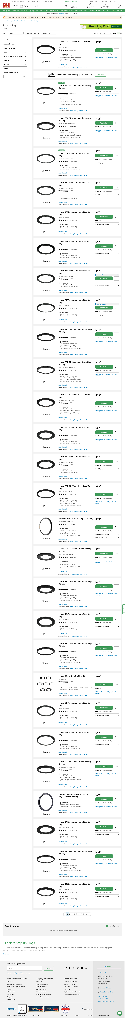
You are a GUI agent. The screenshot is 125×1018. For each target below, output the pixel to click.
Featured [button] (103, 33)
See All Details (62, 65)
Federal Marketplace (70, 981)
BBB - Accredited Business (11, 1009)
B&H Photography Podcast (72, 994)
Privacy (77, 1015)
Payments (10, 989)
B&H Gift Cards (103, 999)
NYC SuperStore (96, 1)
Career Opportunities (42, 997)
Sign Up (48, 968)
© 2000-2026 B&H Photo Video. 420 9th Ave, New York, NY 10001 (24, 1015)
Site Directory (11, 994)
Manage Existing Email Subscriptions (18, 973)
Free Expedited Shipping (106, 1001)
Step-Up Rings (34, 21)
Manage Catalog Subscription (16, 987)
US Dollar (110, 967)
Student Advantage (70, 984)
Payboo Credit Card (41, 989)
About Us (104, 1)
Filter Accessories (25, 21)
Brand (11, 33)
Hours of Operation (41, 987)
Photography (10, 21)
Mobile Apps (88, 1009)
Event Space (67, 989)
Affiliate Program (41, 992)
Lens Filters (17, 21)
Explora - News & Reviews (72, 992)
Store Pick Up (102, 996)
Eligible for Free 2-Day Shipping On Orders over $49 (106, 58)
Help (110, 1)
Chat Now (100, 75)
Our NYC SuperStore (42, 984)
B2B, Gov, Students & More (18, 1)
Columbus (61, 13)
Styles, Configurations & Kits (78, 67)
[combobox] (106, 33)
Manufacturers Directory (43, 994)
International (11, 992)
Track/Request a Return (14, 984)
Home (4, 21)
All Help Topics (11, 999)
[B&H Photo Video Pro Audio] (7, 5)
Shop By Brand (11, 997)
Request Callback (105, 988)
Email (10, 968)
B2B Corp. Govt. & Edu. (71, 987)
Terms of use (64, 1015)
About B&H (39, 981)
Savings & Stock (31, 33)
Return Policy (11, 981)
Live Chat (116, 1)
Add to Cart (104, 50)
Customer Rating (47, 33)
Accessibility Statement (103, 1015)
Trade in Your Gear (106, 992)
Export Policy (89, 1015)
